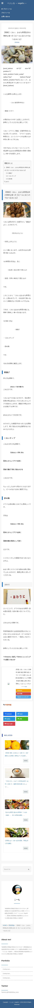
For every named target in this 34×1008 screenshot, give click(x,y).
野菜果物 (17, 42)
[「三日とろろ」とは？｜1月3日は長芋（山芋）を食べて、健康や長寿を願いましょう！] (17, 773)
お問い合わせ (5, 16)
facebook (9, 714)
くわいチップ (11, 176)
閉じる (10, 163)
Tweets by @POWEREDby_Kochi (10, 992)
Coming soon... (7, 969)
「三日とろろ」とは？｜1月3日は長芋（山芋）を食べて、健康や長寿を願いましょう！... (16, 784)
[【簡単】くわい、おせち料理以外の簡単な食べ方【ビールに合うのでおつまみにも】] (17, 54)
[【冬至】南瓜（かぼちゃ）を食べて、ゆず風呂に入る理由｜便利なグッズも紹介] (17, 745)
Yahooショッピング (22, 697)
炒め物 (9, 179)
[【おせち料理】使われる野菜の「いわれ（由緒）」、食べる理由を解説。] (17, 804)
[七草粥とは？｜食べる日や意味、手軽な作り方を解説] (17, 832)
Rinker (26, 686)
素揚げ (9, 173)
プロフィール (7, 9)
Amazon (19, 690)
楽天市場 (19, 693)
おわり (6, 181)
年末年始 (8, 705)
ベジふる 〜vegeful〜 (14, 1002)
